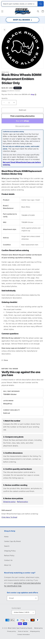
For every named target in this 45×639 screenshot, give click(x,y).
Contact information (23, 634)
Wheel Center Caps (13, 628)
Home (6, 536)
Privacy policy (11, 631)
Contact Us (8, 560)
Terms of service (23, 631)
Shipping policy (9, 502)
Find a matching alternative (22, 116)
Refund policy (22, 502)
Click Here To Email (9, 517)
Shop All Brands (21, 20)
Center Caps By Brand (12, 541)
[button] (2, 11)
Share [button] (6, 360)
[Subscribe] (35, 598)
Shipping (4, 90)
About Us (7, 565)
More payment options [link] (22, 126)
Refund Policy (9, 555)
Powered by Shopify (26, 628)
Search (6, 546)
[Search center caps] (41, 4)
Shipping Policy (10, 551)
